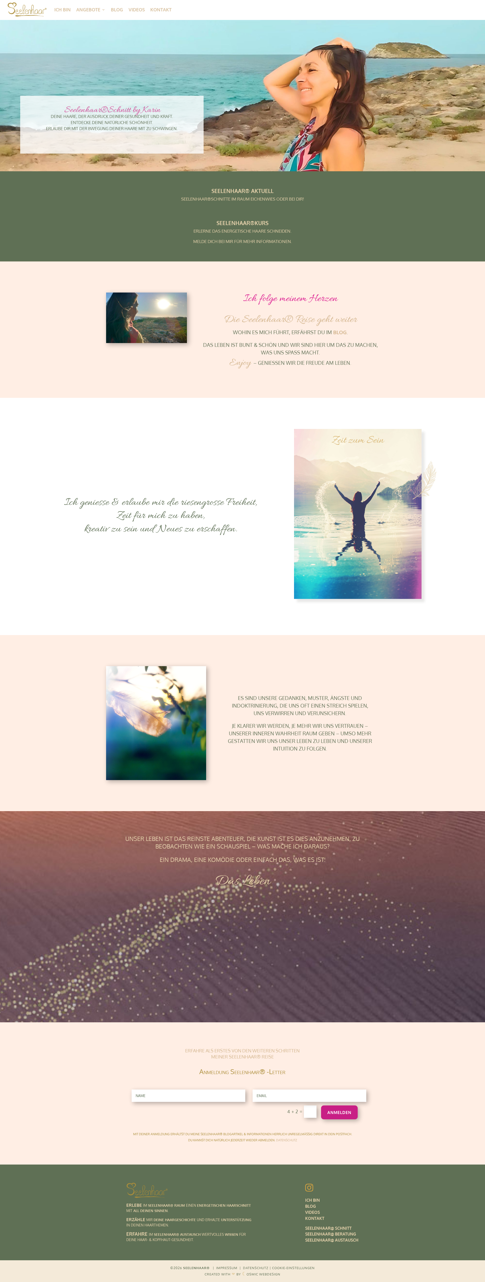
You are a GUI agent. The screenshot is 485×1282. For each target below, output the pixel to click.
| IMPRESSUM (225, 1268)
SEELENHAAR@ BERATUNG (330, 1234)
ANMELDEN (339, 1112)
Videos (137, 9)
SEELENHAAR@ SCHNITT (328, 1228)
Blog (117, 9)
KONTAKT (314, 1218)
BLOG (310, 1206)
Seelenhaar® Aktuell (242, 190)
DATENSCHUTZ (286, 1140)
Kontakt (161, 9)
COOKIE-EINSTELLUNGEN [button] (293, 1268)
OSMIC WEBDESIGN (261, 1274)
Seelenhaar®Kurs (242, 223)
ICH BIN (62, 9)
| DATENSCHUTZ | (255, 1268)
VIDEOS (312, 1212)
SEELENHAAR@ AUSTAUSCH (331, 1240)
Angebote (88, 9)
